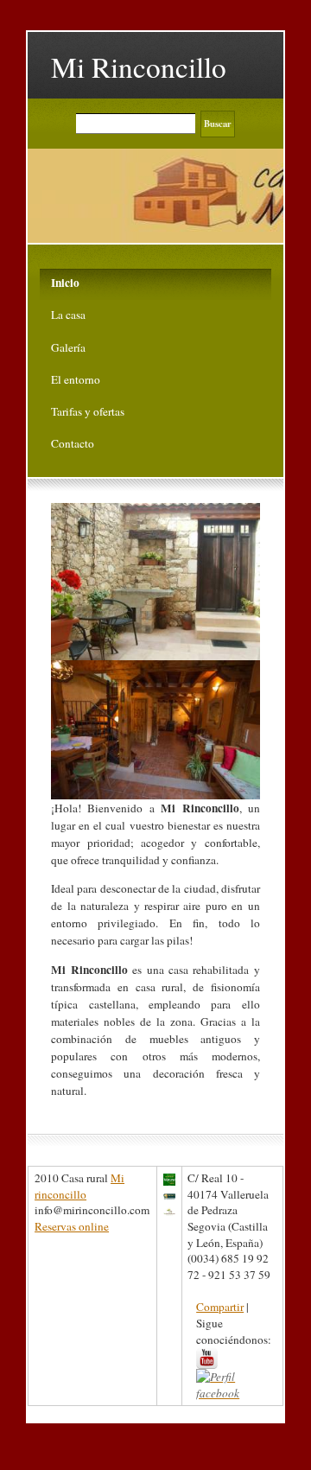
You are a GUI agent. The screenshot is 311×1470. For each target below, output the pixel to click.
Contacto (72, 443)
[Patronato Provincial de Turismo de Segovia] (169, 1194)
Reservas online (72, 1226)
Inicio (65, 282)
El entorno (75, 379)
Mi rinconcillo (79, 1186)
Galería (68, 347)
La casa (68, 314)
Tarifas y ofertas (87, 411)
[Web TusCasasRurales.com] (169, 1210)
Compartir (220, 1306)
